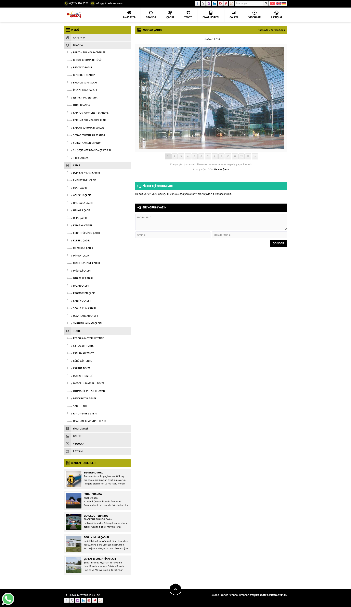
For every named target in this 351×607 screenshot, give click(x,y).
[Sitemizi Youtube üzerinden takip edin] (220, 3)
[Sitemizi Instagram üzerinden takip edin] (208, 3)
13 (248, 156)
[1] (211, 147)
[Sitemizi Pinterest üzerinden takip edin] (225, 3)
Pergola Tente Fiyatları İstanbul (268, 594)
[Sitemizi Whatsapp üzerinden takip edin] (231, 3)
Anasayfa (263, 29)
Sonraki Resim (277, 39)
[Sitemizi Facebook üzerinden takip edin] (197, 3)
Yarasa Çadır (278, 29)
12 (241, 156)
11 (235, 156)
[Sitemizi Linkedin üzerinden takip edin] (214, 3)
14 (255, 156)
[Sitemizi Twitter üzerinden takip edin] (203, 3)
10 (228, 156)
